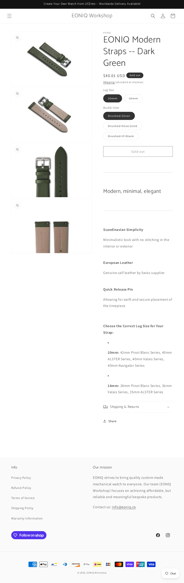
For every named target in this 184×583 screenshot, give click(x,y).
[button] (9, 16)
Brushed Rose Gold (125, 127)
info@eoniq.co (124, 507)
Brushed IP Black (123, 137)
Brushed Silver (121, 117)
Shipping (109, 82)
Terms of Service (23, 498)
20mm (115, 99)
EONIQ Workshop (97, 572)
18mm (136, 99)
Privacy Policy (21, 478)
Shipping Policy (22, 508)
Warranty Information (27, 518)
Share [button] (112, 421)
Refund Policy (21, 488)
